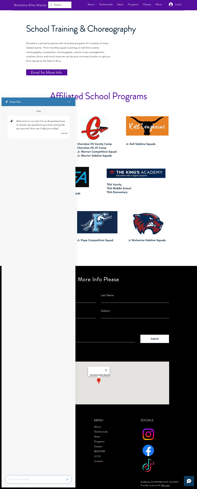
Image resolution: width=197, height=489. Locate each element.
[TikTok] (148, 466)
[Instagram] (148, 434)
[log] (38, 289)
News (97, 436)
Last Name (107, 295)
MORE (97, 456)
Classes (98, 446)
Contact (98, 461)
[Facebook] (148, 450)
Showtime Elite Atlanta (30, 5)
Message (33, 326)
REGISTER (99, 451)
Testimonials (101, 431)
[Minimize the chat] (69, 101)
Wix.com (165, 485)
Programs (99, 441)
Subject (105, 310)
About (97, 426)
